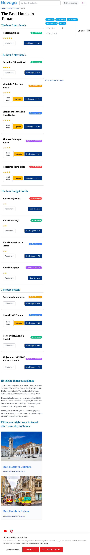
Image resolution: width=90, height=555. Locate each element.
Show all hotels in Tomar (54, 80)
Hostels (62, 23)
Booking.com (32, 43)
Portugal (16, 8)
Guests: (81, 30)
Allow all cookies (51, 549)
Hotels (9, 8)
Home (3, 8)
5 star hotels (60, 20)
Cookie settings (12, 549)
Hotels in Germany (70, 3)
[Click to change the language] (84, 3)
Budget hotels (51, 23)
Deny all (30, 549)
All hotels (50, 20)
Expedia (18, 99)
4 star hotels (72, 20)
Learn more (44, 543)
